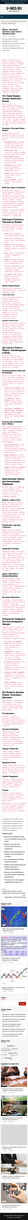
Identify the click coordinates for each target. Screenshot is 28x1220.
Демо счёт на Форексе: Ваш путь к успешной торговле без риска (15, 839)
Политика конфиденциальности (18, 0)
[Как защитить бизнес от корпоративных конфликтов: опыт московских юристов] (14, 1076)
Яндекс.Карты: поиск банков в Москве (15, 896)
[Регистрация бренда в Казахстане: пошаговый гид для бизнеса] (14, 1193)
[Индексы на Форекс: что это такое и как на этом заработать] (14, 975)
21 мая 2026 (9, 1179)
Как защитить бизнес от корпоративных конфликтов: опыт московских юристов (14, 1015)
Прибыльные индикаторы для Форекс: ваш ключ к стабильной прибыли (15, 867)
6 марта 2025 (11, 932)
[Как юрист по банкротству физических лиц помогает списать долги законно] (14, 1164)
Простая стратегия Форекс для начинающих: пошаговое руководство (15, 874)
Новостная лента (6, 1143)
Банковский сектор (6, 1172)
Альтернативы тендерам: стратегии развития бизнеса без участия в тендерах (13, 891)
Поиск (3, 998)
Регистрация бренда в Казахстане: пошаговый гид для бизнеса (12, 1035)
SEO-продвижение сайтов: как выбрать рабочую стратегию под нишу (13, 1020)
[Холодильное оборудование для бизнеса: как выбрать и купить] (14, 1135)
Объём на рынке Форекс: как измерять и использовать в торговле (15, 854)
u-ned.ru (14, 8)
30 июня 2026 (11, 1121)
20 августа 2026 (11, 1092)
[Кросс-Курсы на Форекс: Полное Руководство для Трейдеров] (14, 946)
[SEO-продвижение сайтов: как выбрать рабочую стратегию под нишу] (14, 1106)
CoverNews (10, 1217)
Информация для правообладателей (14, 3)
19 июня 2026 (11, 1150)
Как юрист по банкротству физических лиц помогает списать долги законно (13, 1030)
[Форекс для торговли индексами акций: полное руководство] (14, 916)
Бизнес (4, 1085)
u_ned (4, 1179)
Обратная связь (5, 0)
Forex (4, 27)
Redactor (5, 36)
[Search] (25, 16)
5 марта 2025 (12, 36)
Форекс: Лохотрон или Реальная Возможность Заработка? (13, 846)
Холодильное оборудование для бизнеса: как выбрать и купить (11, 1025)
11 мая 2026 (9, 1208)
